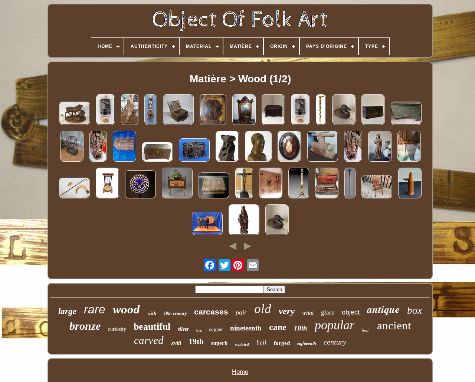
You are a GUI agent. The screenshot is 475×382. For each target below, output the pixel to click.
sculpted (242, 344)
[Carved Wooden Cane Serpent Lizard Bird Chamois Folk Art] (321, 110)
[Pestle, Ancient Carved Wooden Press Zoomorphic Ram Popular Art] (322, 147)
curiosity (117, 329)
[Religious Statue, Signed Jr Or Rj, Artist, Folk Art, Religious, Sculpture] (258, 147)
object (351, 312)
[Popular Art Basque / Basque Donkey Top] (207, 224)
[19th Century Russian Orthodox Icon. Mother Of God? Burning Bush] (212, 110)
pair (241, 312)
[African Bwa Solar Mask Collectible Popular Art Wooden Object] (140, 185)
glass (327, 312)
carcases (211, 311)
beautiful (152, 326)
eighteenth (306, 343)
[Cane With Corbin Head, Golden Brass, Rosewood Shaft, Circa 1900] (74, 188)
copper (216, 329)
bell (261, 342)
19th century (175, 313)
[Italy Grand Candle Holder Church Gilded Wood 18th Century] (298, 183)
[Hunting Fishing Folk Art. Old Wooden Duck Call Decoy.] (343, 110)
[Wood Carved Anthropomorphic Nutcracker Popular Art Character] (227, 147)
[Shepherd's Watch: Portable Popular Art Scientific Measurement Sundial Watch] (409, 183)
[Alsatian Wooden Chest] (406, 114)
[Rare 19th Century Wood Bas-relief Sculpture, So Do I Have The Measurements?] (353, 147)
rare (94, 309)
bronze (85, 326)
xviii (176, 343)
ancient (394, 325)
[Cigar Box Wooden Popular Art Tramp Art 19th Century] (273, 110)
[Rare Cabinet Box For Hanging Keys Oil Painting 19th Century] (244, 110)
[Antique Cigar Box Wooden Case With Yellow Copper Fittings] (124, 147)
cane (277, 327)
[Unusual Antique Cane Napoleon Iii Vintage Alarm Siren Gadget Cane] (349, 183)
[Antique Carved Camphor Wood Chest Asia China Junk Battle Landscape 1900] (157, 152)
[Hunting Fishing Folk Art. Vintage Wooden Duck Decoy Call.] (277, 220)
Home (240, 371)
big (199, 330)
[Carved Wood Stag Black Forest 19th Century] (74, 114)
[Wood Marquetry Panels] (270, 183)
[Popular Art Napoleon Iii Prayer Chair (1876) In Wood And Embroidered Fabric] (107, 183)
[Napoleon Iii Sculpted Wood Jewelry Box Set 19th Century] (194, 150)
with (151, 313)
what (308, 313)
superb (219, 343)
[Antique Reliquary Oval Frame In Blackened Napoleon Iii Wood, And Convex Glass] (289, 147)
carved (149, 340)
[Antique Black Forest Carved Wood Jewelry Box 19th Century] (213, 186)
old (262, 309)
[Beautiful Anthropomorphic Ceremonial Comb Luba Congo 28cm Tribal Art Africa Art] (150, 110)
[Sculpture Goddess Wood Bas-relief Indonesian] (98, 147)
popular (334, 325)
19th (196, 341)
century (335, 342)
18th (300, 328)
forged (282, 343)
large (67, 311)
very (287, 311)
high (366, 330)
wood (126, 309)
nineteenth (246, 328)
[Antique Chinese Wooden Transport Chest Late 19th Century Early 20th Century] (373, 110)
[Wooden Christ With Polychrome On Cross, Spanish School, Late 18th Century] (244, 183)
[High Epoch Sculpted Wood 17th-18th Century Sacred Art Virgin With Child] (129, 110)
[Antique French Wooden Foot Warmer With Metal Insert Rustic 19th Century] (178, 110)
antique (383, 309)
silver (183, 329)
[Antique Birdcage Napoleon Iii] (71, 147)
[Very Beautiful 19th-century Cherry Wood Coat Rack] (409, 147)
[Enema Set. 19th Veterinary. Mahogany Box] (326, 183)
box (414, 310)
